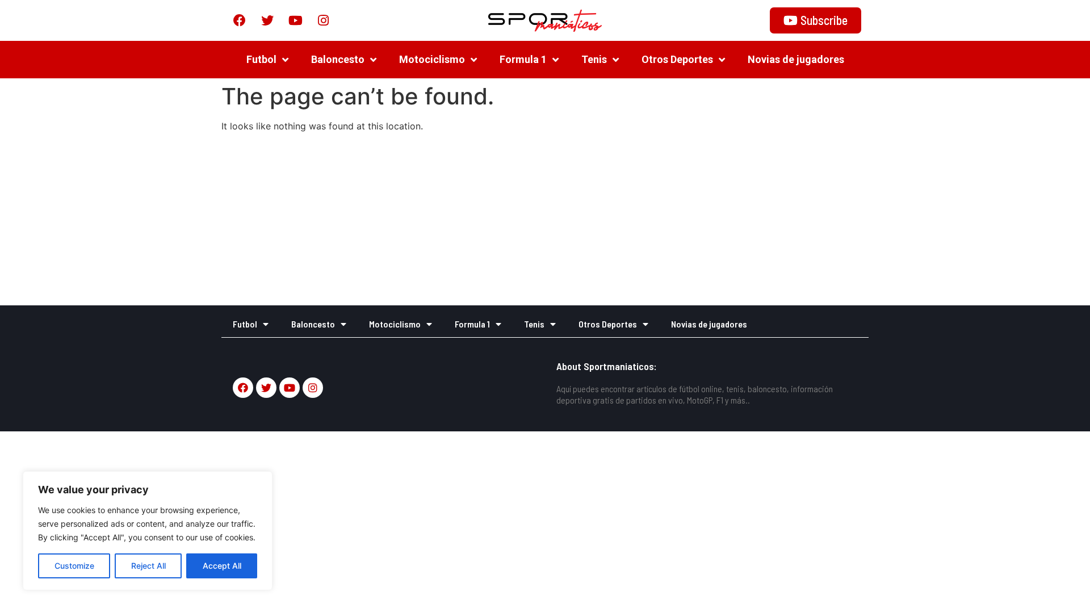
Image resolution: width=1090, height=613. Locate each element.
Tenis (594, 59)
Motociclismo (432, 59)
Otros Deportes (677, 59)
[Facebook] (239, 20)
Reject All (148, 565)
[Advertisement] (545, 220)
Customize (74, 565)
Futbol (261, 59)
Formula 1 (523, 59)
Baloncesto (337, 59)
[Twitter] (267, 20)
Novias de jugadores (796, 59)
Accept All (222, 565)
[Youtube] (295, 20)
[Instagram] (323, 20)
